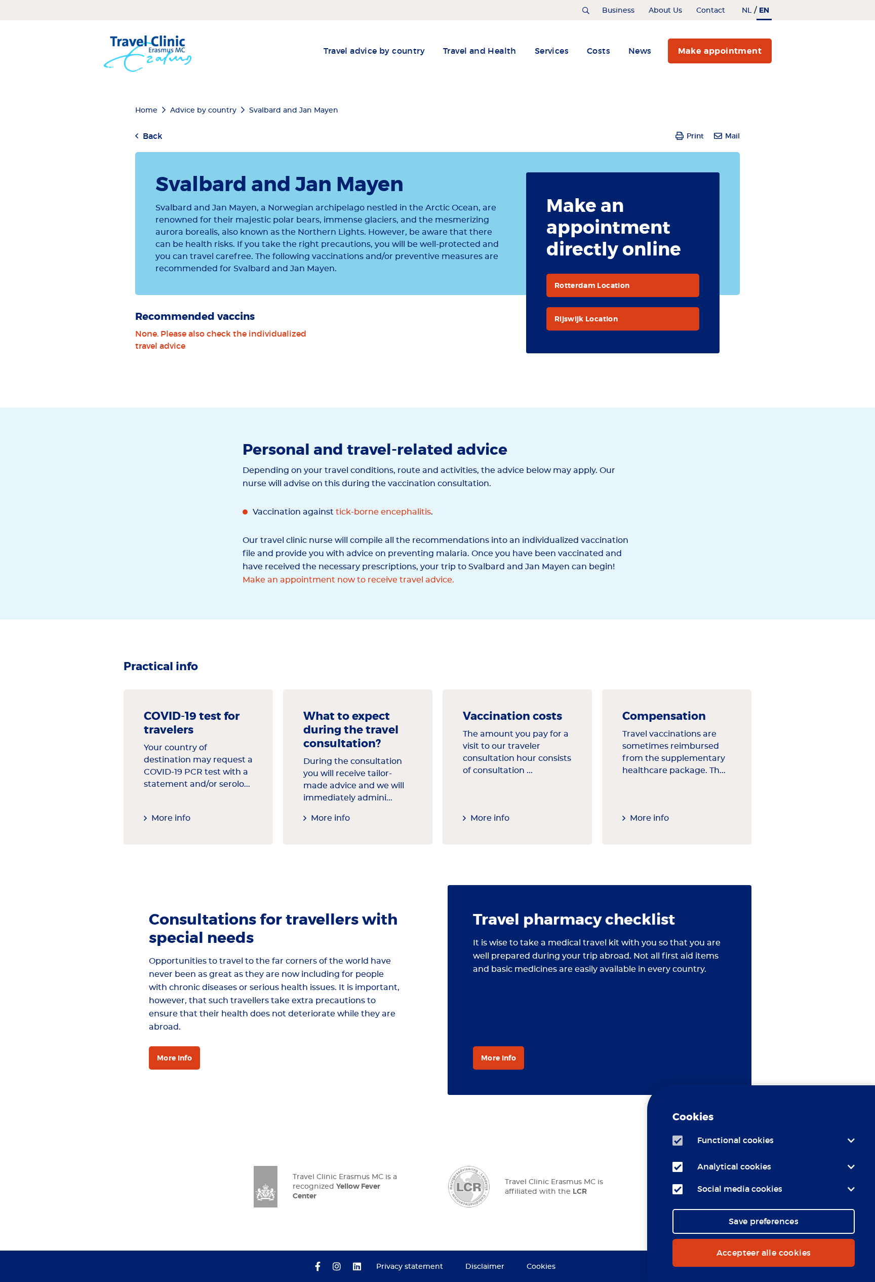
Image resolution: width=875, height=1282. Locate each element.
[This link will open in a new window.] (318, 1267)
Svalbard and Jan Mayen (293, 110)
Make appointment (720, 51)
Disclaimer (484, 1266)
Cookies (541, 1266)
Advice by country (203, 110)
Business (618, 10)
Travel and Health (479, 51)
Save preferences (764, 1221)
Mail (732, 135)
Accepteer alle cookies (764, 1253)
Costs (598, 51)
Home (146, 110)
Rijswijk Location (586, 318)
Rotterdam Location (591, 285)
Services (552, 51)
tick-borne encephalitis (383, 512)
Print (695, 135)
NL (746, 10)
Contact (710, 10)
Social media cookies (739, 1189)
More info (170, 818)
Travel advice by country (374, 51)
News (640, 51)
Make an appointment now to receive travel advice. (348, 580)
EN (764, 10)
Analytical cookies (734, 1166)
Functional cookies (735, 1140)
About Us (665, 10)
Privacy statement (409, 1266)
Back (153, 136)
